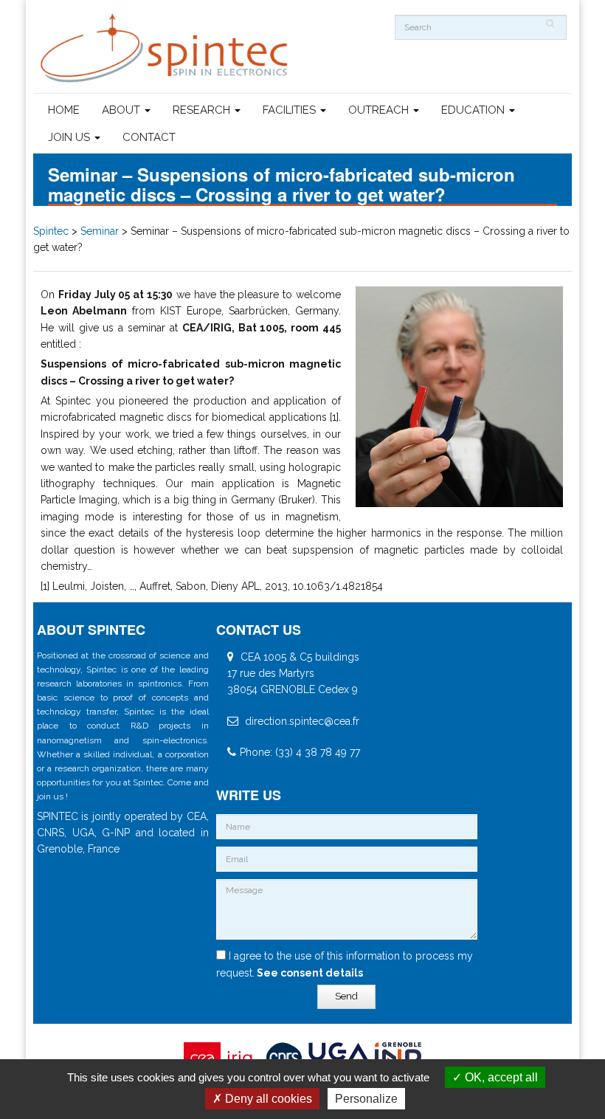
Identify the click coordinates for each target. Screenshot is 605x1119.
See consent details (309, 973)
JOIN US (70, 137)
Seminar (99, 231)
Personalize (366, 1098)
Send (346, 996)
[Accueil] (166, 48)
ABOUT (122, 110)
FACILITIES (291, 110)
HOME (64, 110)
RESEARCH (203, 110)
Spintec (51, 231)
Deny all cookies (267, 1098)
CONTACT (149, 137)
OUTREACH (380, 110)
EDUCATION (474, 110)
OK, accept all (500, 1077)
